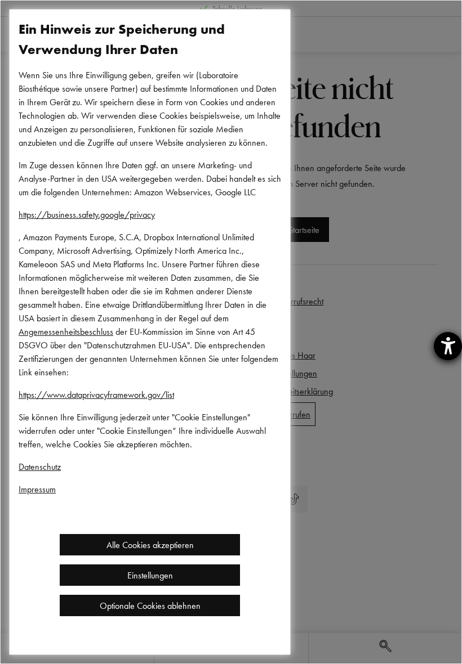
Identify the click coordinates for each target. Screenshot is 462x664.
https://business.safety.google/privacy (87, 214)
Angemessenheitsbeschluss (66, 331)
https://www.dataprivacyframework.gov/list (96, 394)
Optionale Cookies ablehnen (150, 605)
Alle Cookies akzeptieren (150, 544)
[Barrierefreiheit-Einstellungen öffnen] (448, 346)
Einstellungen (150, 575)
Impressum (37, 489)
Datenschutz (40, 466)
